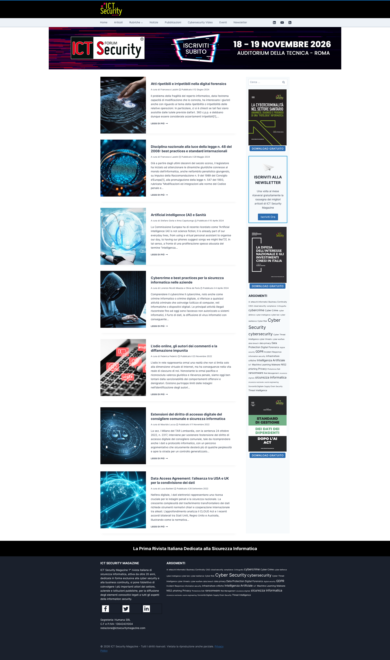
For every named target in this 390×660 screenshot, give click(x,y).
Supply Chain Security (273, 386)
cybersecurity (260, 334)
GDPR (259, 351)
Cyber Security (230, 575)
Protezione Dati (274, 369)
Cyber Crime (271, 310)
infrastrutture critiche (213, 585)
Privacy (262, 368)
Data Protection (235, 581)
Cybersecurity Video (200, 22)
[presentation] (123, 105)
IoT (249, 365)
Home (103, 22)
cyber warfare (278, 339)
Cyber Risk (262, 321)
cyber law (275, 315)
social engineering (271, 382)
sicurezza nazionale (256, 382)
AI (249, 302)
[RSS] (290, 22)
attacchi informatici (259, 302)
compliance (271, 306)
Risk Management (271, 373)
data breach (253, 343)
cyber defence (281, 569)
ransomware (255, 372)
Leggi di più (159, 123)
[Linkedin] (274, 22)
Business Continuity (277, 302)
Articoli (118, 22)
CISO (250, 306)
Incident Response (272, 352)
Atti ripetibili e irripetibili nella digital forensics (188, 84)
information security (256, 356)
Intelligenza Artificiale (271, 360)
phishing (252, 369)
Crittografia (281, 306)
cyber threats (265, 339)
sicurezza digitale (243, 591)
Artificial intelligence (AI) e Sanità (178, 215)
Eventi (223, 22)
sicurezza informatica (270, 377)
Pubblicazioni (173, 22)
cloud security (260, 306)
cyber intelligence (263, 315)
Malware (275, 364)
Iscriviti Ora (268, 216)
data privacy (265, 343)
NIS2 (283, 364)
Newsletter (240, 22)
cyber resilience (197, 576)
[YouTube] (282, 22)
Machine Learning (261, 364)
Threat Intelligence (257, 390)
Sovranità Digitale (256, 386)
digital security (269, 581)
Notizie (154, 22)
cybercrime (256, 310)
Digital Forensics (270, 347)
